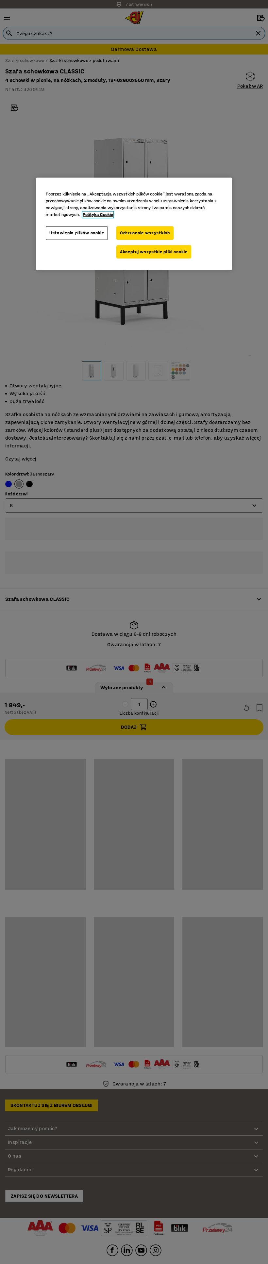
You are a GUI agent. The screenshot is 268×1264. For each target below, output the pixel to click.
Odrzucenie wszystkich (145, 233)
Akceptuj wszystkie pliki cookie (154, 252)
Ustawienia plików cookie (76, 233)
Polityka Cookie (98, 214)
